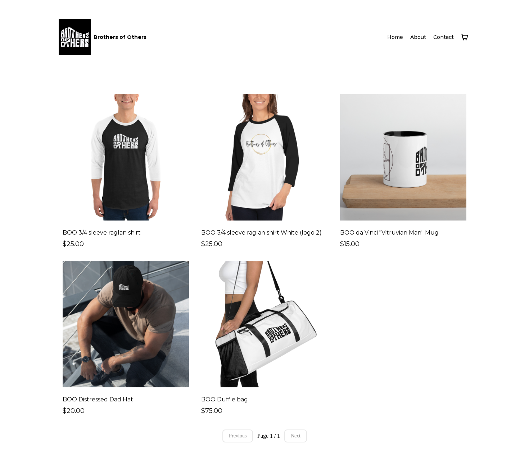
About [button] (418, 37)
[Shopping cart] (464, 37)
